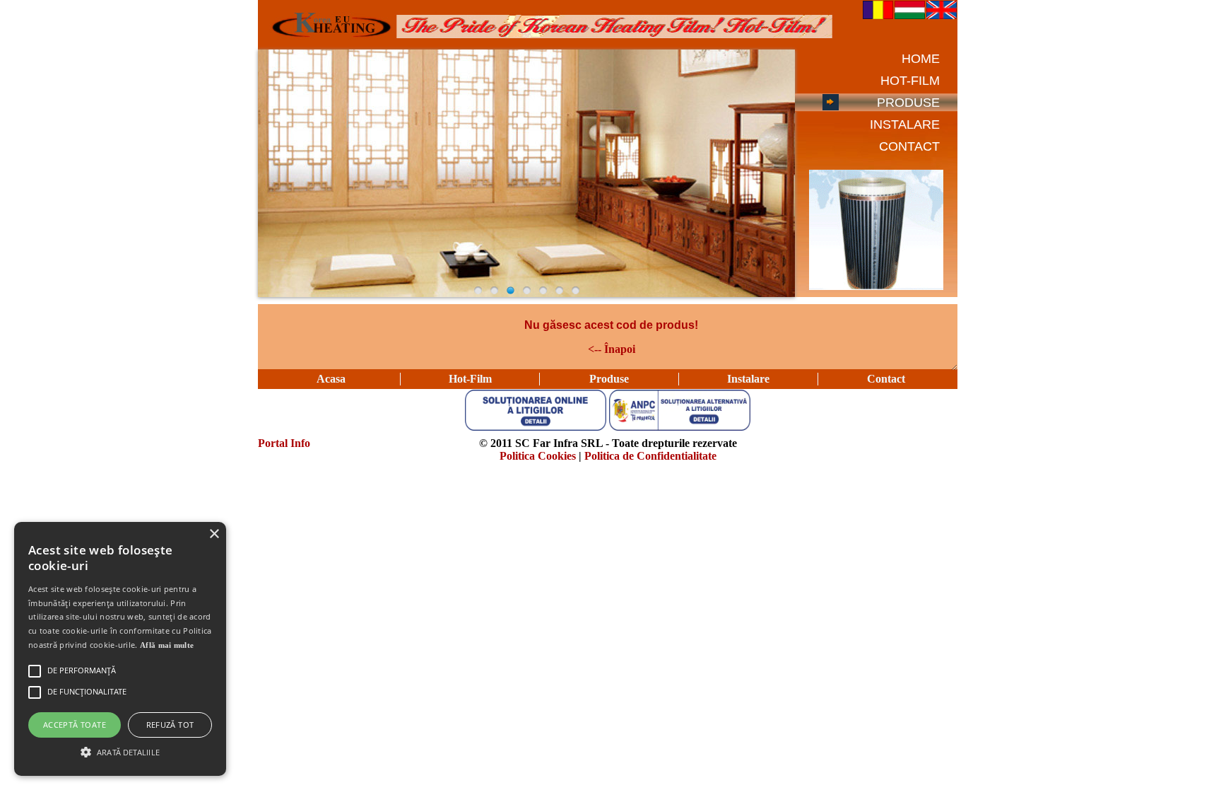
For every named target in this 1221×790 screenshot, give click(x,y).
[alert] (120, 649)
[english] (941, 15)
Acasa (331, 379)
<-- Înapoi (611, 349)
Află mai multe (167, 645)
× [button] (213, 534)
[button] (120, 751)
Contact (886, 379)
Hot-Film (470, 379)
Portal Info (284, 443)
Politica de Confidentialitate (650, 456)
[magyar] (910, 15)
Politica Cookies (538, 456)
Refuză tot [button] (170, 724)
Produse (609, 379)
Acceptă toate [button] (74, 724)
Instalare (748, 379)
